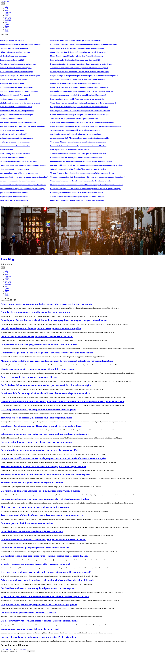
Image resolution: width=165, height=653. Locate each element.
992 (21, 649)
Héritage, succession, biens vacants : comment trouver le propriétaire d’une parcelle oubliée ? (75, 185)
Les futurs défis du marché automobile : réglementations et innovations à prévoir (40, 491)
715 (11, 649)
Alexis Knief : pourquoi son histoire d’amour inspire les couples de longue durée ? (71, 122)
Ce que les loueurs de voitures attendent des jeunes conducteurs (32, 531)
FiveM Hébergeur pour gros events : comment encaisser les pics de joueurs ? (69, 87)
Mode (6, 27)
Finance (7, 15)
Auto (6, 8)
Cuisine (7, 31)
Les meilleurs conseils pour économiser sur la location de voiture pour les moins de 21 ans (44, 556)
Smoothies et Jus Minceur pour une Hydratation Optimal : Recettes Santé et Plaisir (41, 426)
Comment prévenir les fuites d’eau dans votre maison (27, 523)
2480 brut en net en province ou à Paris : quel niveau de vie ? (63, 118)
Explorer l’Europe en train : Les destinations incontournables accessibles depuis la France (45, 596)
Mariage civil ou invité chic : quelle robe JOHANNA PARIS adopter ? (66, 79)
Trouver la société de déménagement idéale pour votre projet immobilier (36, 417)
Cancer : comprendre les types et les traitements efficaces (29, 377)
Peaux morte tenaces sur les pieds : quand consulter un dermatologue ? (67, 48)
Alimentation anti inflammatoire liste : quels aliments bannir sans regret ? (68, 68)
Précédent (4, 649)
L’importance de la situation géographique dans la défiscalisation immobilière (39, 344)
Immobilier (8, 20)
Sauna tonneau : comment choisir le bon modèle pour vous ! (30, 629)
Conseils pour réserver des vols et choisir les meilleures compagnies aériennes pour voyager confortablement (54, 320)
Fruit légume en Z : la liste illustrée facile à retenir (58, 150)
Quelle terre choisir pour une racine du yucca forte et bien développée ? (67, 200)
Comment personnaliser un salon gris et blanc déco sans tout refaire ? (66, 193)
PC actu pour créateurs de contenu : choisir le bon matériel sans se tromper (68, 72)
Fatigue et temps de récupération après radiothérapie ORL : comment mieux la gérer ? (73, 76)
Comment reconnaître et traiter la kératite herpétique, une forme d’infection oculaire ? (43, 539)
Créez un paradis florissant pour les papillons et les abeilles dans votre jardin (38, 409)
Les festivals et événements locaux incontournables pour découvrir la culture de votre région (46, 385)
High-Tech (8, 19)
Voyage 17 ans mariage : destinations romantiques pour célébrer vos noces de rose (71, 173)
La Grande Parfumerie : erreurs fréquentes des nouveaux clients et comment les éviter (72, 44)
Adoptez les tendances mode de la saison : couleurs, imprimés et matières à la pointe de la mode (47, 580)
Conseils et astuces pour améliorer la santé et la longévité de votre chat (35, 564)
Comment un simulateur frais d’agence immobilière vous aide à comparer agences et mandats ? (76, 177)
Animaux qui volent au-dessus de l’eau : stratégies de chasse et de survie (67, 154)
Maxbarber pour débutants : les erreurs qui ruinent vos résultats (64, 40)
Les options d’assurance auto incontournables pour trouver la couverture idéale (40, 450)
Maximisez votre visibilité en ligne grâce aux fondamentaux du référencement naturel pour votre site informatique (57, 361)
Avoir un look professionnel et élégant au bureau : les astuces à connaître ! (37, 336)
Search (3, 206)
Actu (6, 7)
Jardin (6, 22)
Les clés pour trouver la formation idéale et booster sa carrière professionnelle (39, 620)
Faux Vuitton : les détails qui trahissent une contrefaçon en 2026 (64, 60)
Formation (8, 17)
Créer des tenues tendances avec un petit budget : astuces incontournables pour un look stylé (46, 572)
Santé (6, 29)
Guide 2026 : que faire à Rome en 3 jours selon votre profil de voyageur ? (68, 52)
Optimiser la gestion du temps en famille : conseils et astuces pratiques (35, 312)
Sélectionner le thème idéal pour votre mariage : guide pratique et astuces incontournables (45, 434)
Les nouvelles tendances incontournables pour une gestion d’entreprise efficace (39, 637)
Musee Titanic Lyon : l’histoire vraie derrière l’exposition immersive (65, 56)
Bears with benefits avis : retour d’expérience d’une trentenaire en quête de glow (70, 64)
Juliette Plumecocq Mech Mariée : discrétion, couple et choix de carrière (67, 169)
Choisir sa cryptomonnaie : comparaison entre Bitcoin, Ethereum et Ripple (37, 369)
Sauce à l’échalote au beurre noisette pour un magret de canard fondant (67, 146)
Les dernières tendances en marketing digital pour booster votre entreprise (37, 588)
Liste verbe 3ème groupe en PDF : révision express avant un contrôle (66, 99)
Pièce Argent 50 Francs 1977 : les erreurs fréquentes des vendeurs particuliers (69, 111)
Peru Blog (7, 259)
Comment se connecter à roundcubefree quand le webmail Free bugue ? (67, 95)
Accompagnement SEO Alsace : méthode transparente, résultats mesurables (68, 138)
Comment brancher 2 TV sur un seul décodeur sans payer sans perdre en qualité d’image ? (74, 189)
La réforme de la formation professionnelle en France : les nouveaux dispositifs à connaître (45, 393)
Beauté (7, 10)
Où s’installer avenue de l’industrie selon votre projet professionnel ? (66, 134)
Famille (7, 14)
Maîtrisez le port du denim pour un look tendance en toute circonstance (36, 507)
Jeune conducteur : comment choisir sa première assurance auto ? (65, 130)
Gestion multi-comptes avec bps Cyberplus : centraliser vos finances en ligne (68, 115)
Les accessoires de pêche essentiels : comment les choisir (28, 612)
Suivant (25, 649)
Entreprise (8, 12)
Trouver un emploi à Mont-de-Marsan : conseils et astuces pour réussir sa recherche (42, 515)
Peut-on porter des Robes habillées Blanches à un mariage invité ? (65, 83)
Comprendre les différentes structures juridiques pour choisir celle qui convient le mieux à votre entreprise (53, 458)
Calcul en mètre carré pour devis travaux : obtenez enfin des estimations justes (69, 181)
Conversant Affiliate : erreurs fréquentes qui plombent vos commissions (67, 142)
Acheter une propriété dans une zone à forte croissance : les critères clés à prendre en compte (46, 304)
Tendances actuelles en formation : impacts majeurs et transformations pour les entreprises (45, 474)
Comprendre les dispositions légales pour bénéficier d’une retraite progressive (39, 604)
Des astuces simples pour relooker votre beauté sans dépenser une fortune (37, 442)
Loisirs (7, 24)
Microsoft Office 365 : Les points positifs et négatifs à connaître (32, 482)
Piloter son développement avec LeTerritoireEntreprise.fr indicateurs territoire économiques (75, 126)
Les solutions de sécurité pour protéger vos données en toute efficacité (35, 547)
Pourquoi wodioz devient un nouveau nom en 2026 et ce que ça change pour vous (71, 91)
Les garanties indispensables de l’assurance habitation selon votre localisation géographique (46, 499)
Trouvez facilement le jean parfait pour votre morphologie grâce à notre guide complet (43, 466)
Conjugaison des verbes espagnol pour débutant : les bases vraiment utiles (68, 107)
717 (16, 649)
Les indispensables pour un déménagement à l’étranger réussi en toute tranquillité (41, 328)
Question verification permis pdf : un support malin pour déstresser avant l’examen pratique (75, 165)
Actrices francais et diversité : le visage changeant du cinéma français (66, 196)
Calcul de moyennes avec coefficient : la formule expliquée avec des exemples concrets (72, 103)
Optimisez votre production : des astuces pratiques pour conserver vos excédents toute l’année (47, 352)
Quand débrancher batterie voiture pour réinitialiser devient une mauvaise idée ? (71, 161)
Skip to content (5, 1)
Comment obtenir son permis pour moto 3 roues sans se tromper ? (65, 157)
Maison (7, 26)
